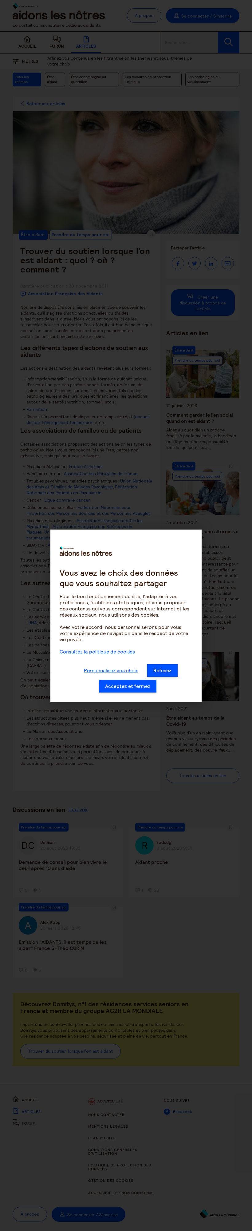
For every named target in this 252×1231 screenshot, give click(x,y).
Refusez (162, 670)
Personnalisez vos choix (111, 670)
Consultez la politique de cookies (97, 652)
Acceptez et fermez (127, 686)
